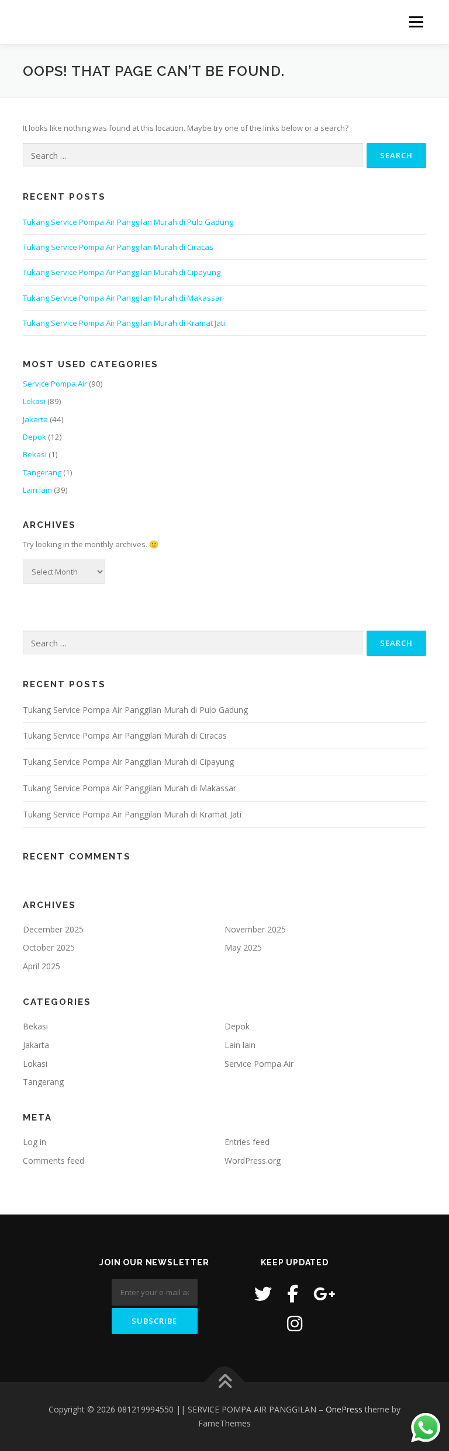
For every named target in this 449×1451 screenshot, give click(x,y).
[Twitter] (263, 1294)
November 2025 (255, 929)
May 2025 (243, 947)
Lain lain (37, 490)
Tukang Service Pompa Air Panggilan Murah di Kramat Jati (124, 323)
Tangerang (42, 472)
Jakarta (35, 419)
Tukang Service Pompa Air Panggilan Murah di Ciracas (118, 247)
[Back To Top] (225, 1382)
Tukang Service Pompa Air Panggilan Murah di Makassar (123, 298)
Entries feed (247, 1141)
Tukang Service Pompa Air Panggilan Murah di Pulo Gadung (128, 222)
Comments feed (53, 1160)
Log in (34, 1141)
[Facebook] (292, 1294)
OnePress (344, 1409)
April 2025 (41, 966)
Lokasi (34, 401)
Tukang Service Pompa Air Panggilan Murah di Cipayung (121, 272)
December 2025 (53, 929)
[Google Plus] (324, 1294)
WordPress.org (252, 1160)
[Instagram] (294, 1323)
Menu (416, 21)
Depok (34, 437)
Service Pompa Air (55, 383)
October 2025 (49, 947)
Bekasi (35, 454)
